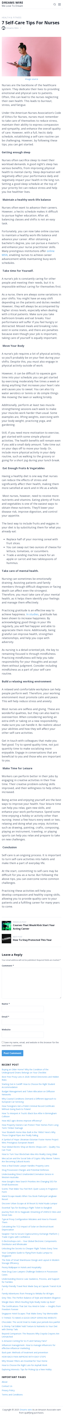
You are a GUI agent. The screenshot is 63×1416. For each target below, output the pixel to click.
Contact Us (7, 1386)
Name (6, 1003)
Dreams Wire (12, 28)
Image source (31, 79)
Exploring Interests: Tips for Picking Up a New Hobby (27, 1369)
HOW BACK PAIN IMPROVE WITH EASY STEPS (24, 1356)
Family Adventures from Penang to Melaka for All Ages (28, 1293)
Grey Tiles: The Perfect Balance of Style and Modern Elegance (31, 1297)
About (4, 1381)
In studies (32, 614)
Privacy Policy (8, 1390)
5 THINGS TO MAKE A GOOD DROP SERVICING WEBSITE (29, 1317)
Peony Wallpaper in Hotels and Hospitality (21, 1267)
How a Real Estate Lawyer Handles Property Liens (25, 1165)
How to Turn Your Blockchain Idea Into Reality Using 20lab (29, 1154)
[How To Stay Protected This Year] (6, 938)
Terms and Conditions (12, 1394)
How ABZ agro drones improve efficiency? (22, 1120)
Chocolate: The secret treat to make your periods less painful (31, 1322)
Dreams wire (12, 3)
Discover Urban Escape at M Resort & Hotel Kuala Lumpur (29, 1203)
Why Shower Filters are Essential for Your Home (24, 1361)
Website (6, 1029)
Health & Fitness (12, 17)
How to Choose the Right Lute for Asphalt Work (24, 1365)
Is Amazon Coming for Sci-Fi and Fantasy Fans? (24, 1341)
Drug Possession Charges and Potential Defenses (25, 1170)
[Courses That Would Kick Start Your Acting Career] (6, 925)
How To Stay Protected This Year (32, 940)
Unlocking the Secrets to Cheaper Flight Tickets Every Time (30, 1248)
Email (5, 1016)
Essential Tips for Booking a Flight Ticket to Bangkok (27, 1207)
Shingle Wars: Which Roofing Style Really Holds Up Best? (28, 1302)
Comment (8, 965)
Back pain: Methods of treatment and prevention (25, 1352)
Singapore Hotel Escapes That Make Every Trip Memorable (30, 1313)
